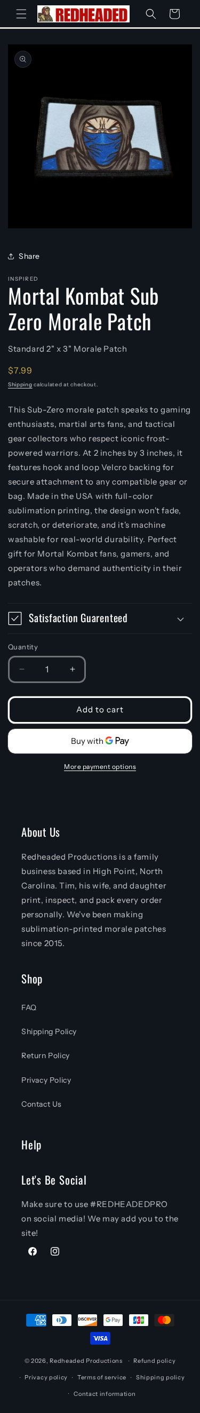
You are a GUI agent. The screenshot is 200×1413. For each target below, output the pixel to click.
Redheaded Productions (86, 1360)
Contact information (104, 1394)
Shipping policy (160, 1377)
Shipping (20, 384)
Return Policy (45, 1055)
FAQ (29, 1007)
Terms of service (101, 1377)
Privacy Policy (46, 1080)
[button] (21, 14)
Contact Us (41, 1104)
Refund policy (154, 1360)
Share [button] (29, 256)
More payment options (100, 767)
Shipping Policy (49, 1031)
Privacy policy (46, 1377)
